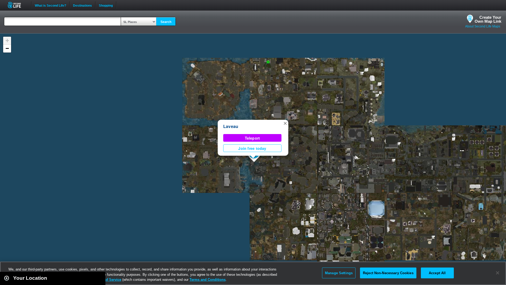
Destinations (82, 5)
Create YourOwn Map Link (488, 19)
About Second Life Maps (482, 26)
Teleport (252, 138)
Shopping (106, 5)
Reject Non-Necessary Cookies (388, 273)
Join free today (252, 148)
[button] (285, 123)
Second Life (17, 4)
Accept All (437, 273)
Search (165, 22)
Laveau (230, 126)
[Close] (497, 273)
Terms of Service (107, 280)
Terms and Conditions (207, 280)
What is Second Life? (50, 5)
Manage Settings (339, 273)
